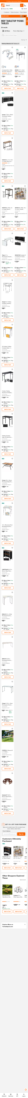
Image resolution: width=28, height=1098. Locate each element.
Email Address (6, 831)
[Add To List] (12, 47)
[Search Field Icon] (21, 5)
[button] (24, 40)
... (2, 12)
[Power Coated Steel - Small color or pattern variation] (16, 67)
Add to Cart (7, 88)
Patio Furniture (15, 12)
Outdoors (6, 12)
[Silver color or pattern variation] (3, 67)
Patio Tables (23, 12)
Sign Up (21, 834)
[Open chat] (27, 21)
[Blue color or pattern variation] (5, 67)
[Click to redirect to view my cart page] (25, 5)
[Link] (7, 68)
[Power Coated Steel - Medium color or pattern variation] (18, 67)
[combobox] (12, 5)
